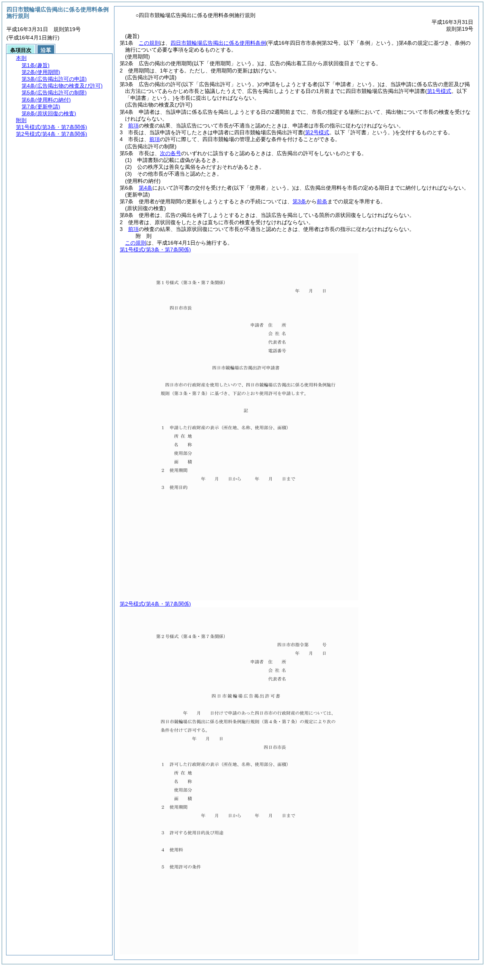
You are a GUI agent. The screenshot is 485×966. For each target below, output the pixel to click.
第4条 (145, 188)
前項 (133, 126)
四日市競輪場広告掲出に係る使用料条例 (218, 43)
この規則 (149, 43)
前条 (322, 201)
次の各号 (170, 153)
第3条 (299, 201)
